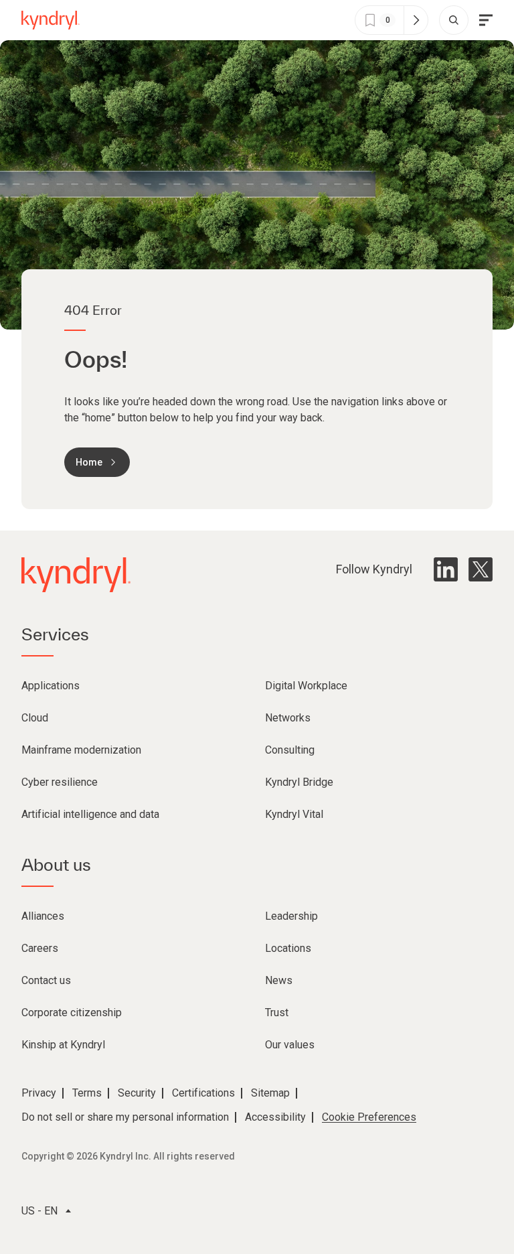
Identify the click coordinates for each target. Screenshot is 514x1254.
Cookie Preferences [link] (369, 1117)
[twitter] (480, 569)
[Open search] (453, 20)
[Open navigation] (486, 20)
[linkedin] (446, 569)
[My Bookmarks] (416, 20)
